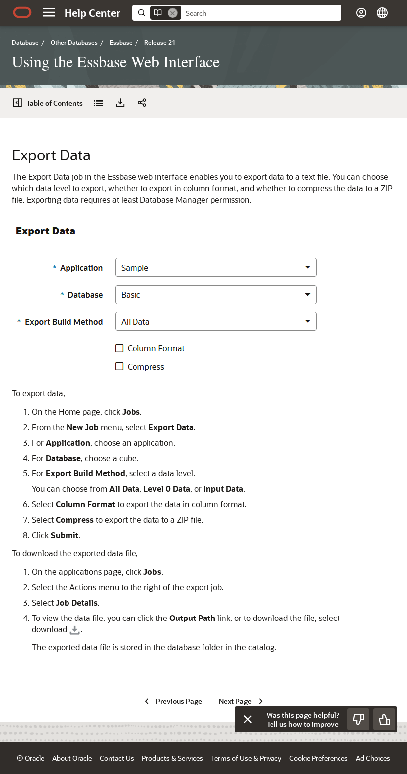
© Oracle (30, 758)
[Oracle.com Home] (22, 12)
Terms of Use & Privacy (246, 758)
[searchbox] (261, 13)
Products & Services (172, 758)
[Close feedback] (248, 719)
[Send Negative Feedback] (358, 719)
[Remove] (172, 12)
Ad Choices (373, 758)
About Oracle (72, 758)
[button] (49, 12)
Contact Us (117, 758)
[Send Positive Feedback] (384, 719)
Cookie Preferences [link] (318, 758)
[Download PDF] (120, 103)
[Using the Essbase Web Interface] (98, 103)
